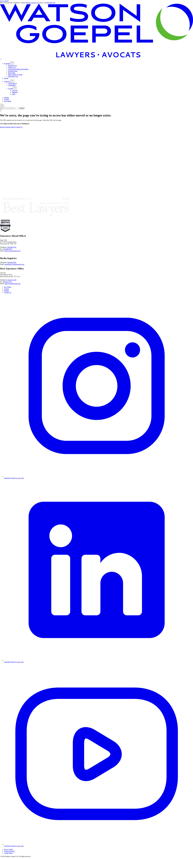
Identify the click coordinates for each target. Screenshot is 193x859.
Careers (6, 289)
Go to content (4, 1)
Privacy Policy (8, 849)
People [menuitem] (6, 78)
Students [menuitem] (14, 92)
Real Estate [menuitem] (11, 73)
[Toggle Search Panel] (2, 105)
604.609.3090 (11, 262)
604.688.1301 (50, 3)
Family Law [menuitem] (12, 67)
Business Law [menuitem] (12, 65)
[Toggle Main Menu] (1, 59)
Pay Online (7, 287)
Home (2, 127)
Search (22, 108)
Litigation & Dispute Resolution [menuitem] (18, 69)
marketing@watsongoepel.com (14, 264)
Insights (6, 290)
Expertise (7, 127)
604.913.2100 (11, 280)
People (13, 127)
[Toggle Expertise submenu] (12, 63)
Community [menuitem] (12, 85)
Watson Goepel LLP (32, 3)
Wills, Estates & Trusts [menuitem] (15, 74)
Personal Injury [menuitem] (13, 71)
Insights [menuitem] (6, 97)
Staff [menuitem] (13, 94)
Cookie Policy (8, 853)
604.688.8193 (7, 249)
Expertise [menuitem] (7, 63)
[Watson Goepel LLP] (96, 57)
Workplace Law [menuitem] (13, 76)
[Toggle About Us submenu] (12, 81)
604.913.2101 (7, 282)
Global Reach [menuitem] (12, 83)
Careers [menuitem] (10, 88)
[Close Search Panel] (1, 110)
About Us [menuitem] (7, 81)
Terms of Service (9, 851)
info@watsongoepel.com (12, 251)
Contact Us (19, 127)
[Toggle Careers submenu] (15, 88)
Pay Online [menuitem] (7, 101)
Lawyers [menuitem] (15, 90)
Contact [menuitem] (6, 99)
